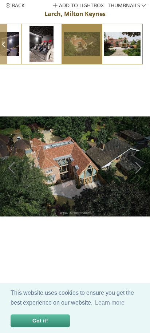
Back (17, 5)
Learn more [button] (110, 303)
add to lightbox (81, 5)
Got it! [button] (40, 321)
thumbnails (125, 5)
